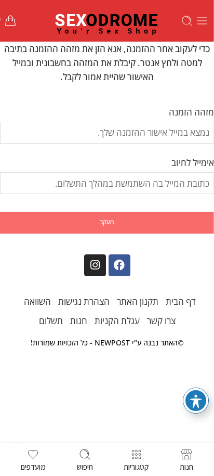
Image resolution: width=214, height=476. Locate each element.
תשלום (51, 321)
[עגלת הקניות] (10, 21)
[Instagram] (95, 265)
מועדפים (33, 466)
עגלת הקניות (117, 321)
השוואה (37, 301)
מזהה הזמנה (191, 112)
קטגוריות (136, 466)
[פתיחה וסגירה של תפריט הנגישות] (195, 400)
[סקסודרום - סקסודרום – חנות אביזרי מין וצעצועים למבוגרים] (107, 21)
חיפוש (85, 466)
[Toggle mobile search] (187, 21)
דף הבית (181, 301)
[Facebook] (119, 265)
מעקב (107, 221)
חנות (78, 321)
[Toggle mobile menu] (202, 21)
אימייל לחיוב (192, 163)
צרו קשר (161, 321)
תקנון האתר (137, 301)
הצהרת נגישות (84, 301)
